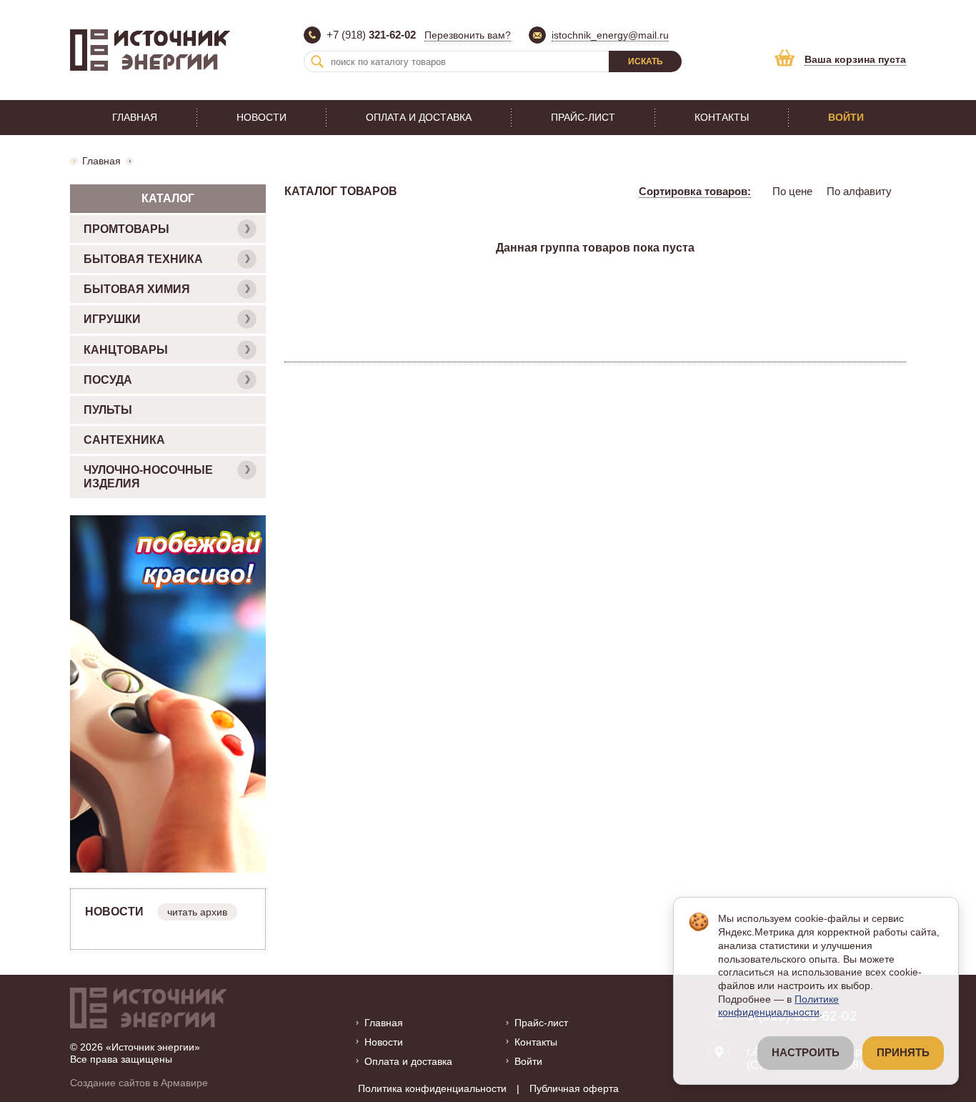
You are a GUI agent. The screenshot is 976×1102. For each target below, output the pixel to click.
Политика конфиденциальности (432, 1088)
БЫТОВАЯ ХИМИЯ (137, 289)
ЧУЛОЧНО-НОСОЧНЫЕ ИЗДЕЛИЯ (148, 477)
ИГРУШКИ (112, 319)
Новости (261, 117)
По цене (792, 191)
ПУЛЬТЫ (108, 410)
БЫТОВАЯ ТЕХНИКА (143, 259)
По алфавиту (859, 191)
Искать (645, 61)
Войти (846, 117)
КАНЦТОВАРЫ (126, 350)
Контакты (721, 117)
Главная (134, 117)
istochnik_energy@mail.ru (610, 35)
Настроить (806, 1052)
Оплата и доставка (419, 117)
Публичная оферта (574, 1088)
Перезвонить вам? (467, 35)
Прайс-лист (583, 117)
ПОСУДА (108, 380)
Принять (903, 1052)
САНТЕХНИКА (124, 440)
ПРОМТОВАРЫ (126, 229)
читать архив (197, 912)
